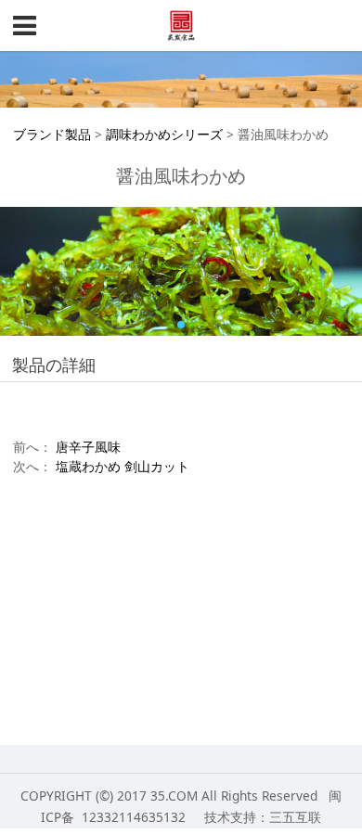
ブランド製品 (52, 134)
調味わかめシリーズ (164, 134)
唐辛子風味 (88, 446)
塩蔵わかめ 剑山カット (122, 466)
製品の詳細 (54, 364)
